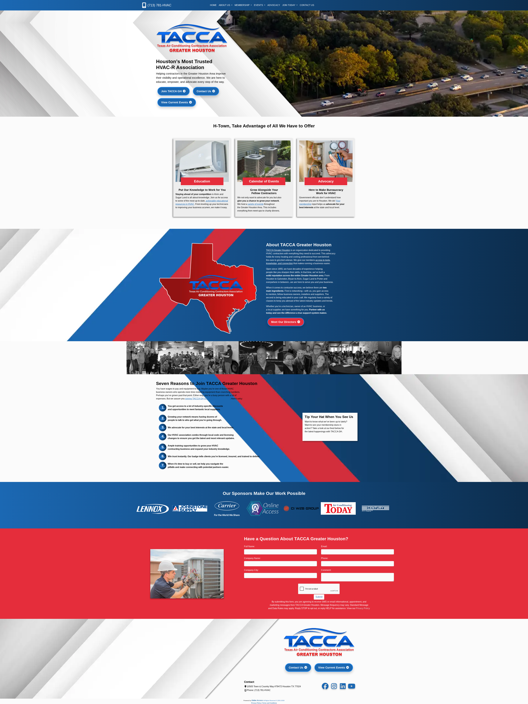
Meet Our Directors (284, 321)
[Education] (202, 186)
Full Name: (249, 546)
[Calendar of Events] (264, 186)
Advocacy (273, 5)
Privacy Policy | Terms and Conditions (264, 703)
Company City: (251, 570)
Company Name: (252, 558)
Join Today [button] (289, 5)
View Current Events (175, 102)
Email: (324, 546)
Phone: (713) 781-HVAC (259, 690)
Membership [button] (242, 5)
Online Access (257, 700)
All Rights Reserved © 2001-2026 (273, 700)
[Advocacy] (326, 186)
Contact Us (307, 5)
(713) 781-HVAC (159, 5)
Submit (319, 597)
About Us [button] (225, 5)
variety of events (255, 204)
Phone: (324, 558)
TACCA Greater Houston (278, 250)
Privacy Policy (363, 608)
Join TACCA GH (171, 91)
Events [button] (259, 5)
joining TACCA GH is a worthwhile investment (207, 398)
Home (213, 5)
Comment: (326, 570)
